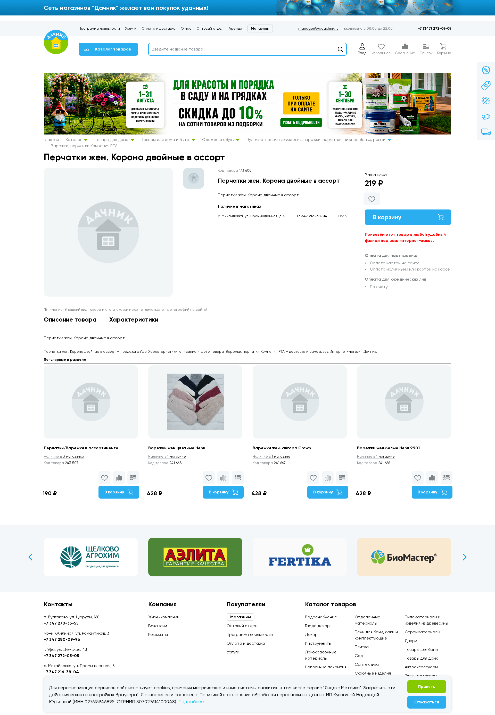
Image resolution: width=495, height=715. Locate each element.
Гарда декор (317, 625)
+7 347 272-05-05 (61, 655)
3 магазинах (64, 456)
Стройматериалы (422, 631)
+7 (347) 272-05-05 (434, 28)
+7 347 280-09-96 (62, 639)
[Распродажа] (486, 116)
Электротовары (421, 675)
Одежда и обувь (218, 139)
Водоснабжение (321, 617)
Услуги (130, 28)
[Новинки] (486, 85)
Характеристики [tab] (133, 319)
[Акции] (486, 70)
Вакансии (157, 625)
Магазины (260, 28)
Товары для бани (421, 649)
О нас (186, 28)
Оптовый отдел (210, 28)
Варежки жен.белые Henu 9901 (388, 447)
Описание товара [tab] (70, 319)
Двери (411, 640)
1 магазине (167, 456)
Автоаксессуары (421, 666)
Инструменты (318, 643)
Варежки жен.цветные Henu (176, 447)
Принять (426, 686)
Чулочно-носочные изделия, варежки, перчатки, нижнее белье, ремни (316, 139)
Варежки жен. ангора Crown (282, 447)
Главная (51, 139)
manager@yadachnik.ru (318, 28)
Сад (359, 655)
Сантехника (367, 664)
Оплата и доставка (159, 28)
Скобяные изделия (373, 673)
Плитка (362, 646)
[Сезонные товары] (486, 101)
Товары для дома (112, 139)
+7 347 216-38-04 (311, 216)
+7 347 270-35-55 (61, 623)
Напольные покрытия (325, 666)
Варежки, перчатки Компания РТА (84, 145)
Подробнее (191, 701)
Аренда (235, 28)
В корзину (387, 217)
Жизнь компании (163, 617)
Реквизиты (158, 634)
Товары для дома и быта (165, 139)
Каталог (74, 139)
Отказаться (426, 702)
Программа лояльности (99, 28)
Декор (311, 634)
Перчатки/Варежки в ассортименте (81, 447)
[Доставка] (486, 132)
